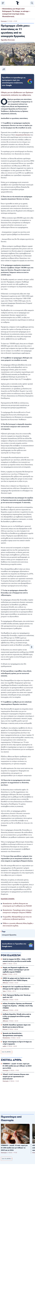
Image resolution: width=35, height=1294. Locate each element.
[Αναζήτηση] (32, 3)
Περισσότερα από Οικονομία (11, 1118)
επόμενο (32, 647)
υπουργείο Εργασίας (9, 935)
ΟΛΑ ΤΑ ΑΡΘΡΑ (6, 1052)
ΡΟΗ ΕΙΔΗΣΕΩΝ (11, 955)
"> (13, 81)
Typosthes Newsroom (8, 40)
